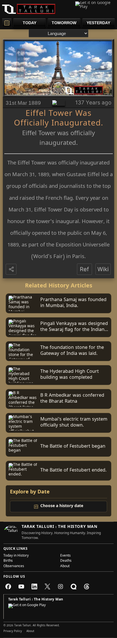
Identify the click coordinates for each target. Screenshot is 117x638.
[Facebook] (8, 586)
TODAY (29, 22)
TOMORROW (64, 22)
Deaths (66, 561)
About (65, 567)
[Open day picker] (7, 22)
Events (65, 556)
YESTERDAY (98, 22)
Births (8, 561)
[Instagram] (60, 586)
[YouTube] (21, 586)
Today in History (16, 556)
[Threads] (86, 586)
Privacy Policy (12, 631)
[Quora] (73, 586)
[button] (11, 269)
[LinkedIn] (34, 586)
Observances (13, 567)
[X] (47, 586)
